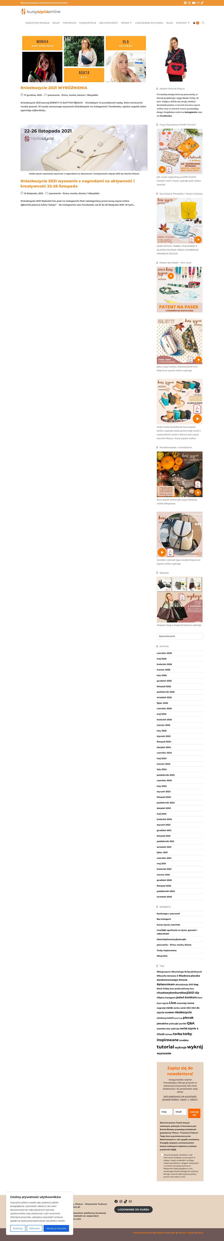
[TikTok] (125, 1202)
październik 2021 (165, 841)
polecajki (174, 1023)
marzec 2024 (163, 764)
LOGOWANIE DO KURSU (133, 1209)
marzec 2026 (163, 669)
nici (188, 1007)
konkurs (191, 997)
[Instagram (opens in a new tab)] (190, 3)
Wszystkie (92, 95)
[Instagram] (121, 1202)
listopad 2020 (164, 885)
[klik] (173, 1149)
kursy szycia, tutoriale (168, 924)
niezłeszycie (183, 1012)
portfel (182, 1023)
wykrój (195, 1046)
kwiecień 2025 (164, 719)
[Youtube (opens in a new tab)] (194, 3)
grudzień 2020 (164, 880)
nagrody (161, 1008)
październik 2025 (166, 692)
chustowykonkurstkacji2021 (175, 992)
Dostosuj (18, 1228)
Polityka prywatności (143, 1233)
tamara (168, 1034)
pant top (178, 1018)
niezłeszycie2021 (165, 1018)
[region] (39, 1213)
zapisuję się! (194, 1113)
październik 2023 (166, 775)
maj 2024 (162, 758)
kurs (199, 997)
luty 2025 (162, 730)
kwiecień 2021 (164, 869)
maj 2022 (161, 814)
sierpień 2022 (164, 808)
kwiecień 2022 (164, 819)
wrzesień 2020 (164, 896)
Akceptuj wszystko (56, 1228)
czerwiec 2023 (164, 780)
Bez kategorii (164, 919)
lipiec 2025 (162, 703)
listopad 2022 (164, 797)
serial (183, 1028)
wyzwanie (164, 1053)
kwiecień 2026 (164, 664)
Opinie (200, 1233)
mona (190, 1003)
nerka (177, 1008)
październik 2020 (166, 891)
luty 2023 (162, 786)
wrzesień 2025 (164, 697)
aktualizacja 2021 (184, 984)
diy (197, 992)
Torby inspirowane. (167, 950)
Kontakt (171, 1233)
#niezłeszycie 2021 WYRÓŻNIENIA (54, 88)
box (192, 988)
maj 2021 (161, 863)
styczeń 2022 (164, 824)
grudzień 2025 (164, 681)
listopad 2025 (164, 686)
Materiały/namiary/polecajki (171, 939)
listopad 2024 (164, 741)
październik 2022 (166, 802)
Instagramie (191, 112)
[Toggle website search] (203, 22)
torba (177, 1034)
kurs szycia (163, 1003)
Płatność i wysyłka (186, 1233)
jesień (180, 997)
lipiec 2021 (162, 852)
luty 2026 (162, 675)
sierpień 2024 (164, 747)
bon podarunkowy (179, 988)
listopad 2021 (164, 836)
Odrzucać (34, 1228)
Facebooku (166, 116)
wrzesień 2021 (164, 847)
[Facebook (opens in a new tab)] (186, 3)
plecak (188, 1017)
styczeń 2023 (164, 791)
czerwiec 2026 (164, 653)
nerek (169, 1007)
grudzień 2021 (164, 830)
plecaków (162, 1023)
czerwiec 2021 (164, 858)
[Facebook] (116, 1202)
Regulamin (160, 1233)
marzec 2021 (163, 874)
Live (172, 1003)
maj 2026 (161, 658)
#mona (183, 979)
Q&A (190, 1023)
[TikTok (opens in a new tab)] (202, 3)
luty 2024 (162, 769)
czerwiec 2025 (164, 708)
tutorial (165, 1046)
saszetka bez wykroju (168, 1028)
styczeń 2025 (164, 736)
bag (196, 984)
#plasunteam (166, 984)
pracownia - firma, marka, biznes (66, 95)
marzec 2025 (163, 725)
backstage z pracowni (168, 913)
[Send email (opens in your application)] (199, 3)
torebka (183, 1040)
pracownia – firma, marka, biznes (174, 945)
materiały (182, 1003)
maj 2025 (161, 714)
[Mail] (130, 1202)
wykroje (181, 1047)
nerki (183, 1008)
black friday (163, 988)
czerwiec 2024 (164, 753)
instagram (170, 997)
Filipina (160, 997)
